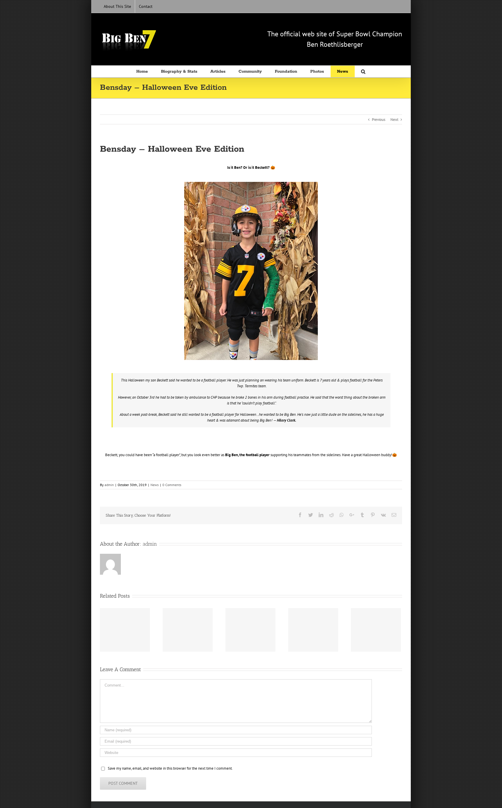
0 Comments (171, 485)
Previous (378, 119)
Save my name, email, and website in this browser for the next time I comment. (170, 768)
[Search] (363, 71)
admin (109, 485)
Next (394, 119)
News (154, 485)
